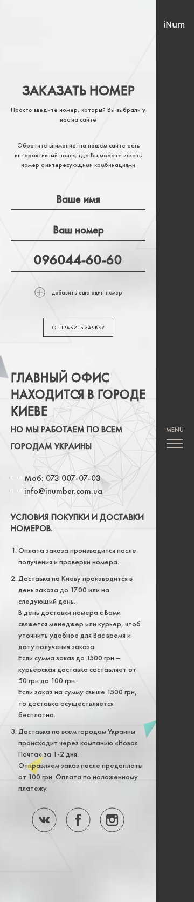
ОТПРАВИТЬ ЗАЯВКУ (78, 327)
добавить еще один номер (87, 292)
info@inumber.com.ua (63, 491)
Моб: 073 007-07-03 (62, 478)
